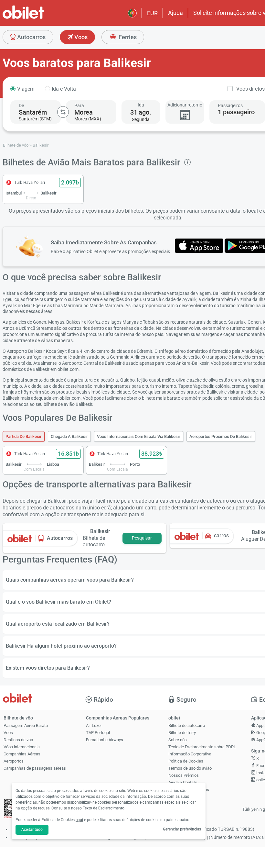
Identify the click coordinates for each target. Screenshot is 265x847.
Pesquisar (142, 538)
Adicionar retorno (184, 104)
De (21, 105)
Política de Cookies (185, 761)
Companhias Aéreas (22, 754)
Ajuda (175, 12)
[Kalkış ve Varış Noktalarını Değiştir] (63, 112)
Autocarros (31, 37)
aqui (79, 820)
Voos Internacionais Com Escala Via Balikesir (138, 436)
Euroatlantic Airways (104, 739)
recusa (43, 808)
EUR (152, 13)
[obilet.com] (39, 18)
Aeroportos (14, 761)
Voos (80, 37)
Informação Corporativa (189, 754)
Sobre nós (177, 739)
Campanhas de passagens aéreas (35, 768)
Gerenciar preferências (182, 829)
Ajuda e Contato (182, 782)
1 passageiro (236, 112)
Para (79, 105)
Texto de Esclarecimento (103, 808)
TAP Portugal (98, 732)
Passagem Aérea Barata (26, 725)
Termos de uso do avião (190, 768)
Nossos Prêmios (183, 775)
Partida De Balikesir (23, 436)
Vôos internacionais (22, 746)
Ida (141, 104)
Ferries (127, 37)
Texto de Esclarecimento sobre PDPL (202, 746)
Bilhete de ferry (182, 732)
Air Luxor (94, 725)
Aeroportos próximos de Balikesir (220, 436)
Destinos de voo (18, 739)
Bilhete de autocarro (186, 725)
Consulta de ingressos (188, 789)
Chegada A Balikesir (69, 436)
